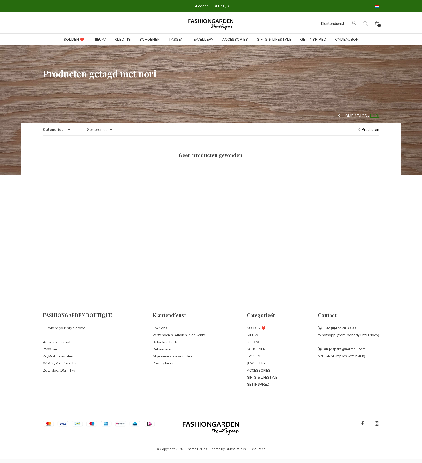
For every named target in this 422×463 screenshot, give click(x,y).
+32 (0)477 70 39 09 (340, 328)
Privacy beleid (164, 363)
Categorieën (54, 129)
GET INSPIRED (313, 39)
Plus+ (244, 449)
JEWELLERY (202, 39)
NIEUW (99, 39)
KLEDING (123, 39)
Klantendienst (332, 23)
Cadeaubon (347, 39)
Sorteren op (97, 129)
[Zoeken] (365, 23)
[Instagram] (377, 423)
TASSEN (176, 39)
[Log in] (354, 23)
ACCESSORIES (235, 39)
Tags (362, 115)
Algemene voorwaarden (172, 356)
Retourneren (162, 349)
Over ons (160, 328)
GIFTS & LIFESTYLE (274, 39)
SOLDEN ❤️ (74, 39)
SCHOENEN (149, 39)
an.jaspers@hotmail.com (344, 349)
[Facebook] (362, 423)
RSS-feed (258, 449)
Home (347, 115)
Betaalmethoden (166, 342)
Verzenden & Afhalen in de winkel (180, 335)
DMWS (231, 449)
